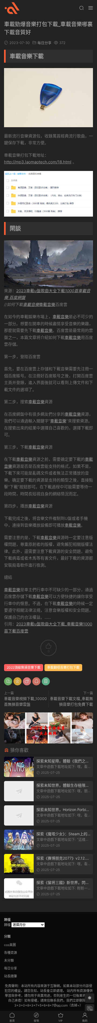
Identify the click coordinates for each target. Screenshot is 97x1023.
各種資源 (10, 953)
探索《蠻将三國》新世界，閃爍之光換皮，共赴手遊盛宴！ (62, 882)
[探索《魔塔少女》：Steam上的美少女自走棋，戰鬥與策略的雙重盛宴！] (19, 840)
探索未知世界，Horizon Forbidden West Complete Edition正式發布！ (63, 809)
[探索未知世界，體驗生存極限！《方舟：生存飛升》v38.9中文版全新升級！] (19, 791)
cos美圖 (10, 945)
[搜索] (81, 7)
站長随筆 (10, 976)
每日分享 (44, 43)
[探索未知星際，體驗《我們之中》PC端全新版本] (19, 767)
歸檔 (7, 925)
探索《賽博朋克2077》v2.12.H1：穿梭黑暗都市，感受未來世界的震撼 (62, 858)
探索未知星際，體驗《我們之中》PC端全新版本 (60, 761)
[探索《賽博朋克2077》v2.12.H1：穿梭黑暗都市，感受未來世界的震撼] (19, 864)
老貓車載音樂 (12, 8)
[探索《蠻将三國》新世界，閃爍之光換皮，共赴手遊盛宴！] (19, 888)
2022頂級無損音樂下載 (23, 667)
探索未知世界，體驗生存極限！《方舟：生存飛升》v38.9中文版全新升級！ (62, 785)
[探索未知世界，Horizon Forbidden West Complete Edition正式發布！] (19, 815)
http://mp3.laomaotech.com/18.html (37, 161)
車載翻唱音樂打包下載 (63, 667)
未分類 (9, 960)
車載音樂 (31, 304)
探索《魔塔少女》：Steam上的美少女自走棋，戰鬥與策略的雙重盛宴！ (62, 834)
